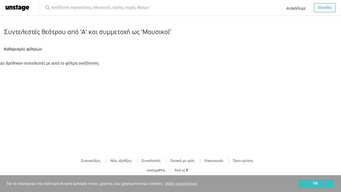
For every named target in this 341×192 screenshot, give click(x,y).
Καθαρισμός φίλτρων (23, 49)
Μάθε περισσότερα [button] (181, 183)
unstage (156, 170)
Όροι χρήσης (243, 161)
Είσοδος (324, 8)
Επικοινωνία (214, 161)
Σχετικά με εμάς (182, 161)
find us (180, 170)
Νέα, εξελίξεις (121, 161)
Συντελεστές (151, 161)
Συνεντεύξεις (91, 161)
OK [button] (315, 183)
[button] (296, 7)
